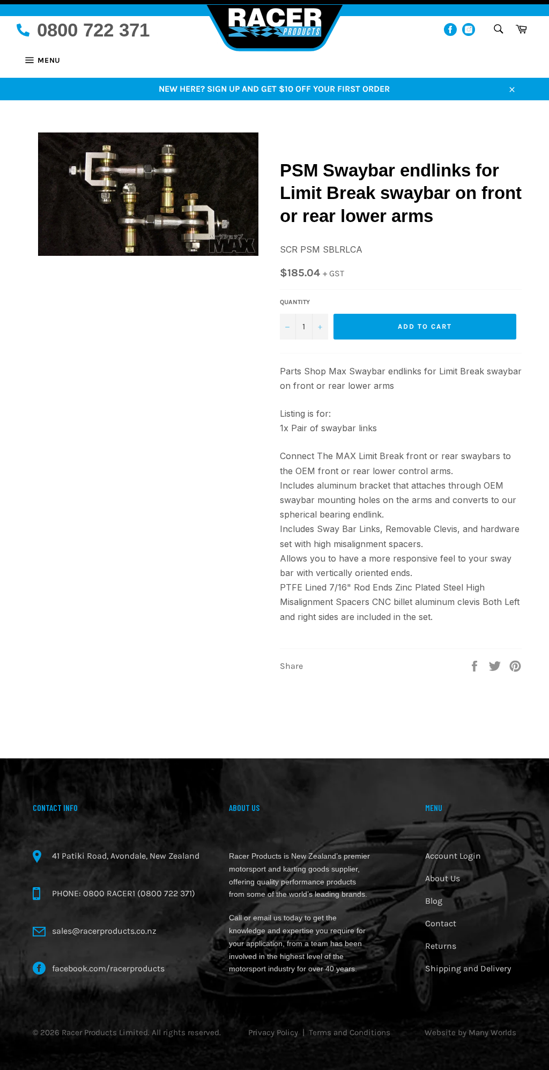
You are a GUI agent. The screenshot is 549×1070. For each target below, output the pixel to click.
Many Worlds (492, 1032)
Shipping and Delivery (468, 968)
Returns (440, 946)
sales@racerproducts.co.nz (104, 931)
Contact (440, 923)
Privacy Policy (273, 1032)
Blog (433, 901)
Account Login (453, 856)
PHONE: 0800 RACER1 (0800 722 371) (123, 893)
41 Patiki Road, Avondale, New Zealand (125, 856)
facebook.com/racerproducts (108, 968)
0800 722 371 (93, 29)
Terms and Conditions (349, 1032)
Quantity (295, 302)
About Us (442, 878)
